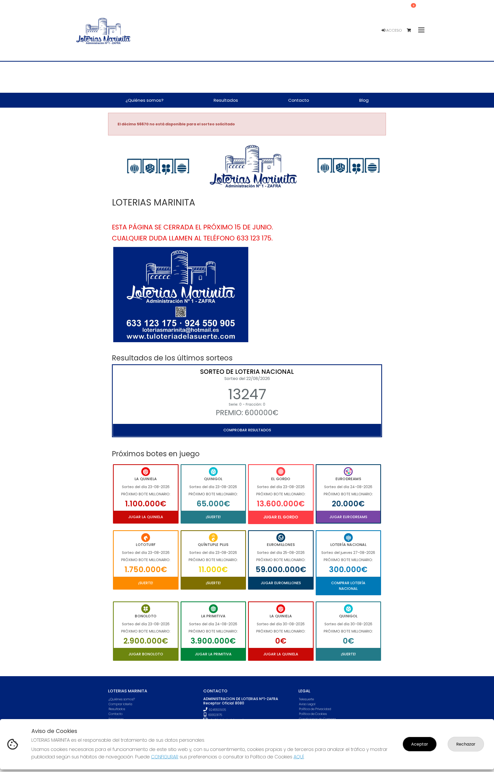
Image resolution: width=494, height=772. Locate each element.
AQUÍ (299, 757)
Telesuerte (306, 699)
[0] (411, 30)
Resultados (117, 709)
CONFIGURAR (164, 757)
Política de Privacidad (315, 709)
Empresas (116, 719)
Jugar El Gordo (280, 517)
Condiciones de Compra (317, 719)
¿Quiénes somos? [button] (144, 100)
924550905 (217, 710)
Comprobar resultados (247, 430)
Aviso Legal (307, 704)
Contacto (115, 714)
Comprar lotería (120, 704)
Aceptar (419, 744)
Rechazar (465, 744)
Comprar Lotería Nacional (348, 585)
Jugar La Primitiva (213, 654)
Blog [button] (364, 100)
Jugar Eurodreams (348, 516)
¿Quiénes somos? (122, 699)
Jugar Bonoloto (145, 654)
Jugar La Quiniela (145, 516)
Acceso (393, 30)
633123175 (214, 715)
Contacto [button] (298, 100)
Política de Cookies (313, 714)
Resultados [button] (226, 100)
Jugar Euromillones (281, 582)
